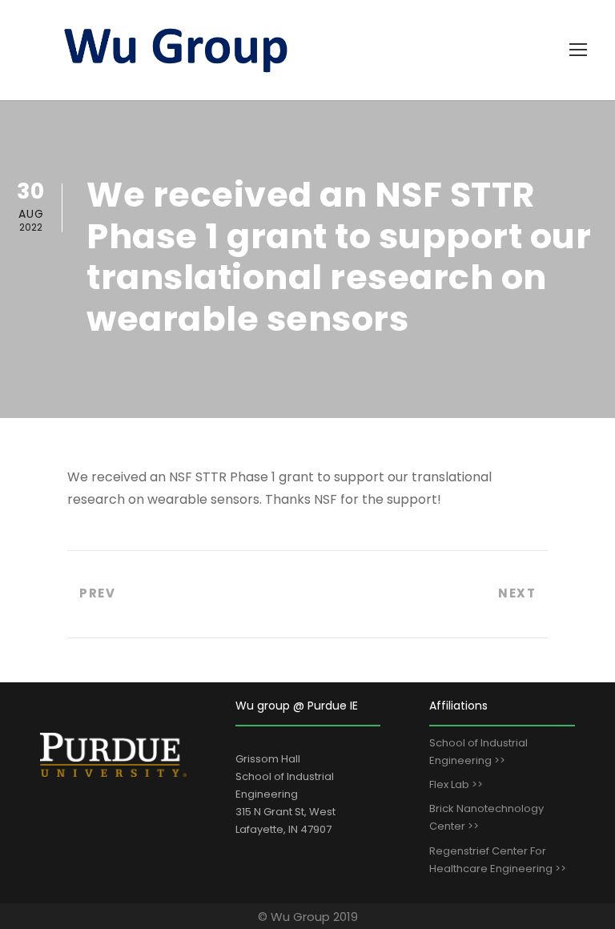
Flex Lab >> (456, 784)
